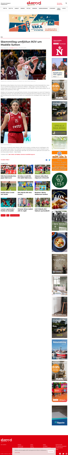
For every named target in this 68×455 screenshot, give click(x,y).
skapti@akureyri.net (13, 47)
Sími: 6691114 (3, 444)
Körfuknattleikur (15, 215)
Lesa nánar (17, 452)
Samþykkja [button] (51, 451)
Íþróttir (3, 215)
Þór (8, 215)
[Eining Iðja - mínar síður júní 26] (59, 161)
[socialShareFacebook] (46, 160)
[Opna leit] (66, 3)
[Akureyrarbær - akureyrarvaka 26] (34, 23)
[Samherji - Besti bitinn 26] (59, 242)
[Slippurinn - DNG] (59, 416)
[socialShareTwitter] (49, 160)
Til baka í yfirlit (5, 159)
